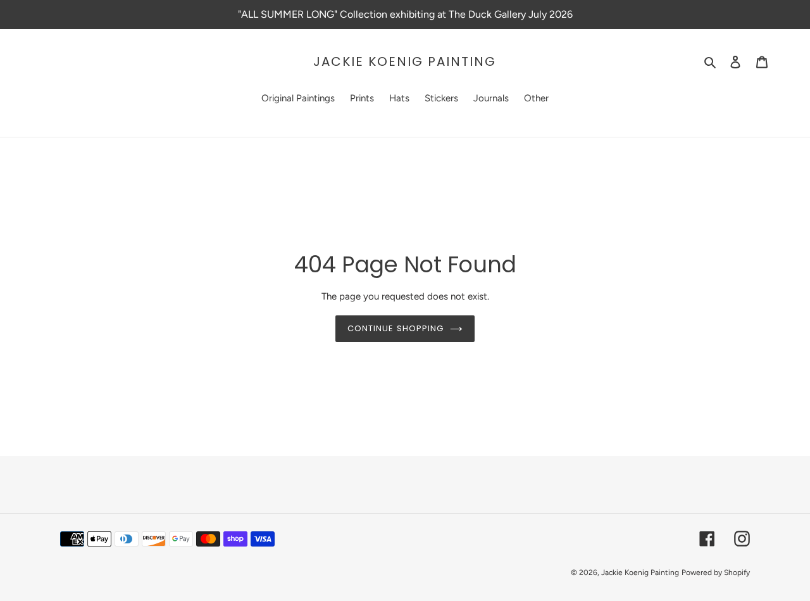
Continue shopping (395, 328)
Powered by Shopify (716, 572)
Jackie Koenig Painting (404, 61)
